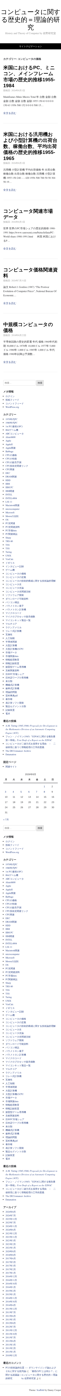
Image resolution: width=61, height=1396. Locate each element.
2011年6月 (11, 1340)
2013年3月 (11, 1319)
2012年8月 (11, 1323)
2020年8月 (11, 1251)
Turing (9, 551)
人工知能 (10, 638)
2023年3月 (11, 1240)
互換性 (9, 634)
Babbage (9, 451)
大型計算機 (11, 645)
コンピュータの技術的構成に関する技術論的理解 (31, 580)
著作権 (9, 699)
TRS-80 (9, 541)
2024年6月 (11, 1229)
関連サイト (11, 766)
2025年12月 (11, 1218)
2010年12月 (11, 1355)
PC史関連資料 (13, 526)
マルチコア (11, 623)
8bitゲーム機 (12, 429)
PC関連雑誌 (11, 533)
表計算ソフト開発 (15, 702)
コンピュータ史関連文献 (18, 591)
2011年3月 (11, 1344)
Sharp (8, 537)
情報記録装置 (12, 663)
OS (7, 519)
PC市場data (11, 530)
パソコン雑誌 (12, 602)
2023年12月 (11, 1233)
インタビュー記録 (15, 566)
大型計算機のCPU (15, 648)
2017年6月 (11, 1258)
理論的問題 (11, 692)
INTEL (9, 494)
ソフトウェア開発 (15, 595)
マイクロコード (13, 612)
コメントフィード (15, 403)
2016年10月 (11, 1283)
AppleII (9, 444)
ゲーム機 (10, 569)
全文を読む (9, 113)
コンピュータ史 (13, 584)
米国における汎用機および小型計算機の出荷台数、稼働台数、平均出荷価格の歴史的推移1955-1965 (30, 146)
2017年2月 (11, 1269)
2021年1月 (11, 1247)
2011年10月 (11, 1333)
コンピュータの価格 (16, 573)
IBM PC (9, 487)
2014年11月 (11, 1297)
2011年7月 (11, 1337)
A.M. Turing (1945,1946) (31, 729)
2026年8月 (11, 1211)
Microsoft (10, 512)
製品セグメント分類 (16, 706)
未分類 (9, 681)
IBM (8, 483)
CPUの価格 (11, 455)
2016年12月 (11, 1276)
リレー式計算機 (13, 630)
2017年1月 (11, 1272)
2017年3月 (11, 1265)
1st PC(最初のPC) (14, 426)
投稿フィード (12, 399)
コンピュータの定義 (16, 577)
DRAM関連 (11, 476)
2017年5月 (11, 1262)
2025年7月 (11, 1222)
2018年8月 (11, 1254)
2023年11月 (11, 1236)
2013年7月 (11, 1312)
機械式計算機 (12, 684)
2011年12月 (11, 1330)
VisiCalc (9, 559)
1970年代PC (11, 419)
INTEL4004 (11, 498)
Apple (8, 440)
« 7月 (6, 819)
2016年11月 (11, 1280)
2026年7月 (11, 1215)
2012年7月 (11, 1326)
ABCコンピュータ (15, 433)
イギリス (10, 562)
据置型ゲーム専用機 (16, 666)
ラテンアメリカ (13, 627)
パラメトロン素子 (15, 605)
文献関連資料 (12, 670)
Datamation (11, 754)
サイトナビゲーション (30, 46)
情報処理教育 (12, 659)
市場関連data (12, 656)
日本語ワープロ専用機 (17, 677)
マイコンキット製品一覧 (18, 620)
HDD (8, 480)
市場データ (11, 652)
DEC (8, 473)
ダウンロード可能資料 (17, 598)
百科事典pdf (12, 695)
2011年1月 (11, 1351)
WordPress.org (12, 406)
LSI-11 (9, 501)
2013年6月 (11, 1315)
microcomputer (13, 508)
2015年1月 (11, 1294)
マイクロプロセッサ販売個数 (20, 616)
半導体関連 (11, 641)
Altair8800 (10, 437)
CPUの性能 (11, 458)
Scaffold (40, 1390)
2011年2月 (11, 1348)
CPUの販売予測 (13, 462)
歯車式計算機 (12, 688)
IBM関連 (10, 490)
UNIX (8, 555)
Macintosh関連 (13, 505)
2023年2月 (11, 1244)
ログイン (10, 396)
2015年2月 (11, 1290)
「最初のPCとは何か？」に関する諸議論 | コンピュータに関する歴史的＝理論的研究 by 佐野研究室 (31, 1375)
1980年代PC (11, 422)
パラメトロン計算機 (16, 609)
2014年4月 (11, 1305)
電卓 (8, 713)
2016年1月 (11, 1287)
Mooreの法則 (12, 516)
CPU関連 (10, 469)
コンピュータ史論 (15, 587)
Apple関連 (11, 447)
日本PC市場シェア (15, 674)
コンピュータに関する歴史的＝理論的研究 (30, 19)
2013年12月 (11, 1308)
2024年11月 (11, 1226)
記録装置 (10, 709)
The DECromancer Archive (18, 750)
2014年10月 (11, 1301)
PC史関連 (10, 523)
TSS (8, 544)
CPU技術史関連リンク (17, 465)
